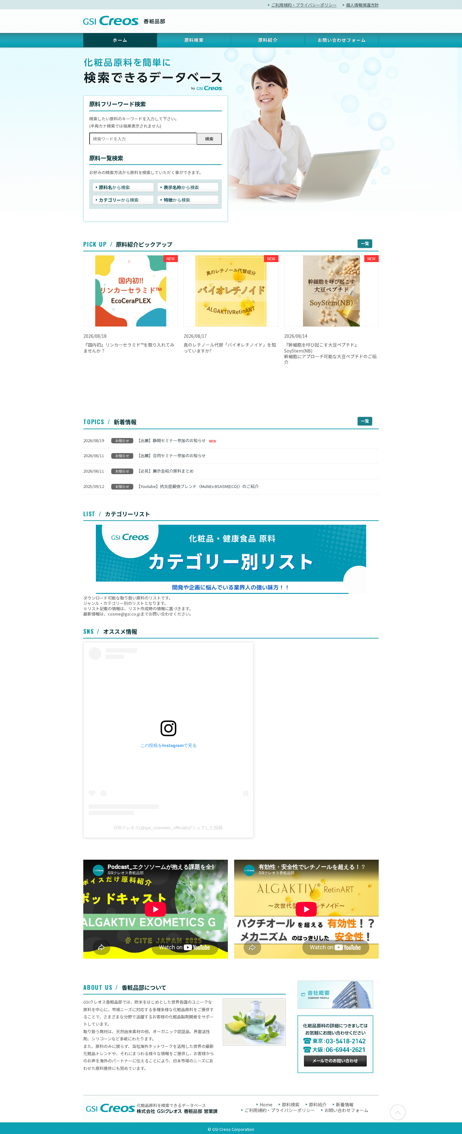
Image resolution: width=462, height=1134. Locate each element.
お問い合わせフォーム (342, 40)
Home (266, 1104)
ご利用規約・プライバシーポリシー (304, 5)
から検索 (114, 187)
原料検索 (194, 40)
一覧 (365, 243)
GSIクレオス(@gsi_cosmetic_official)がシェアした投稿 (168, 827)
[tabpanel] (231, 129)
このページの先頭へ (398, 1112)
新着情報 (345, 1104)
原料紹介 (268, 40)
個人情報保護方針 (362, 5)
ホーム (120, 40)
